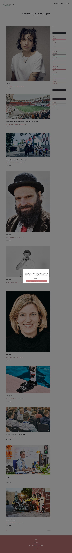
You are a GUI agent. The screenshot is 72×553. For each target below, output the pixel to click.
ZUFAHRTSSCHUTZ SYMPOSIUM (15, 434)
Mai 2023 (53, 55)
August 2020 (54, 72)
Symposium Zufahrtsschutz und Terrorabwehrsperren (22, 121)
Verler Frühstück (11, 520)
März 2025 (54, 40)
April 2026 (54, 38)
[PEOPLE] (28, 201)
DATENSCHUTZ (34, 545)
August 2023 (54, 53)
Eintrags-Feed (54, 104)
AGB (30, 545)
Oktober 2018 (54, 83)
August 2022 (54, 57)
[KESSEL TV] (28, 379)
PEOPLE (8, 235)
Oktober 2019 (54, 74)
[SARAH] (28, 53)
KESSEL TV (9, 396)
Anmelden (54, 102)
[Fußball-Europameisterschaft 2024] (28, 145)
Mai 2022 (53, 64)
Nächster (48, 530)
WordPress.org (55, 108)
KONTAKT (67, 3)
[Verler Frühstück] (28, 502)
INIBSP (8, 477)
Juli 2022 (53, 59)
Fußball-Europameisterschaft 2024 (16, 160)
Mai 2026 (53, 36)
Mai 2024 (53, 44)
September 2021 (55, 66)
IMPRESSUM (40, 545)
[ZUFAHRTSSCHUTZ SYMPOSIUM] (28, 419)
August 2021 (54, 68)
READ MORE (8, 88)
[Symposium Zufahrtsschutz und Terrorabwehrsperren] (28, 106)
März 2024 (54, 49)
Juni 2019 (54, 79)
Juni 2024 (54, 42)
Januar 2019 (54, 81)
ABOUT (62, 3)
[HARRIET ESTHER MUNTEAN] (8, 3)
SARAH (8, 83)
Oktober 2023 (54, 51)
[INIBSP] (28, 459)
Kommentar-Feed (55, 106)
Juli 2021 (53, 70)
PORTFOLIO (56, 3)
